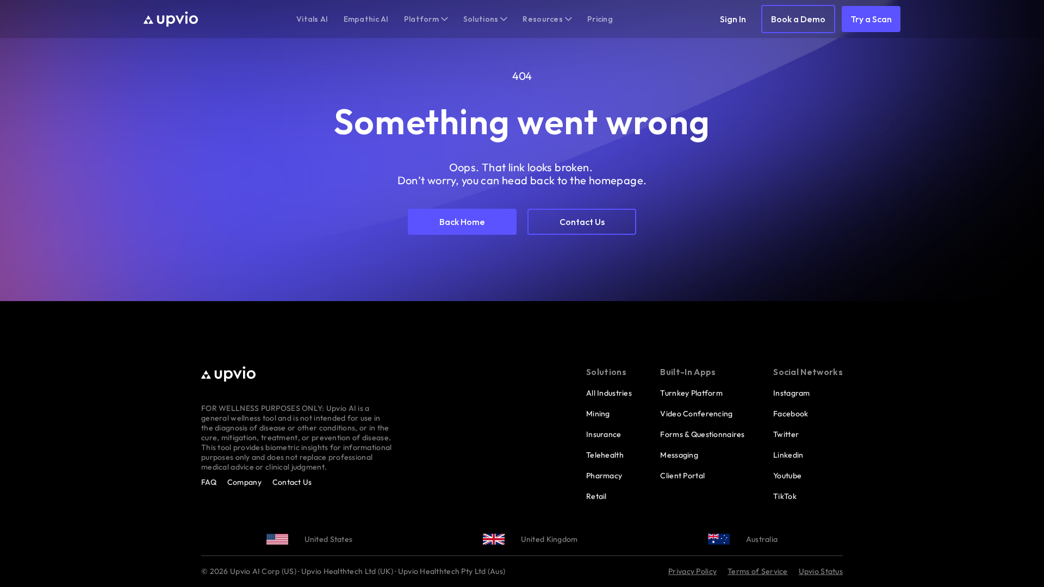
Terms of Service (757, 571)
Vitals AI (312, 19)
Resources (543, 19)
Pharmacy (604, 475)
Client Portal (682, 475)
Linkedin (788, 455)
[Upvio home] (171, 19)
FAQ (208, 482)
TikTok (785, 496)
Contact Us (292, 482)
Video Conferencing (696, 414)
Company (244, 482)
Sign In (733, 19)
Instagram (791, 393)
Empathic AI (366, 19)
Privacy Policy (692, 571)
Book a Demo (798, 19)
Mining (598, 414)
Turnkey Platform (691, 393)
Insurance (604, 434)
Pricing (600, 19)
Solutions (481, 19)
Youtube (787, 475)
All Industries (609, 393)
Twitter (786, 434)
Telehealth (605, 455)
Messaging (679, 455)
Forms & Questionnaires (702, 434)
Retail (596, 496)
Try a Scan (871, 19)
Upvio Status (821, 571)
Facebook (790, 414)
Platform (421, 19)
